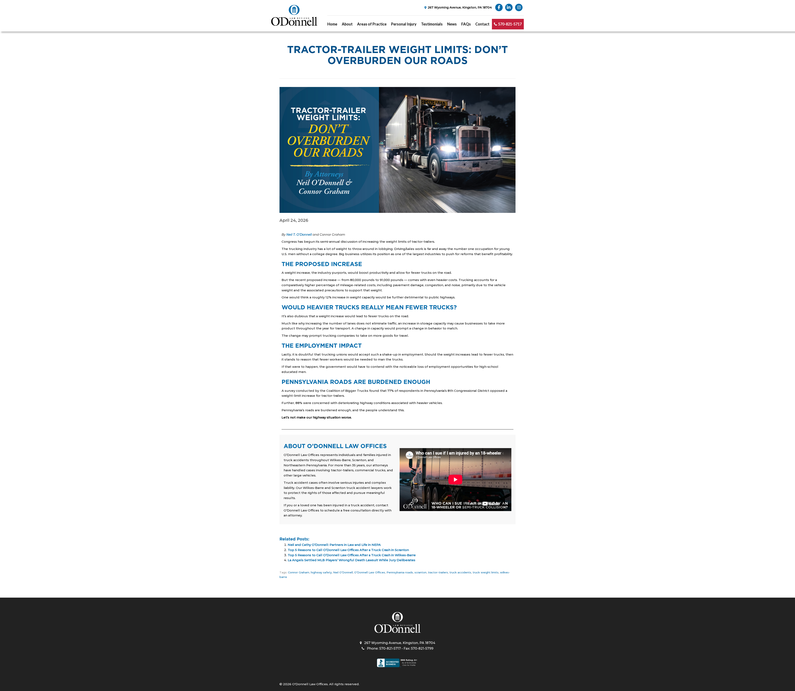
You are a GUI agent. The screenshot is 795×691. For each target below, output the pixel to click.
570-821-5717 (510, 24)
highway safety (321, 572)
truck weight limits (486, 572)
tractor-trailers (438, 572)
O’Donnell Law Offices (369, 572)
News (452, 24)
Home (332, 24)
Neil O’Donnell (343, 572)
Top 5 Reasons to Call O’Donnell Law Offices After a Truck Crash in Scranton (348, 550)
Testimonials (432, 24)
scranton (420, 572)
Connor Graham (298, 572)
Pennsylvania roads (400, 572)
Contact (482, 24)
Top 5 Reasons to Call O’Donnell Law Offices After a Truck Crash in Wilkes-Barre (352, 555)
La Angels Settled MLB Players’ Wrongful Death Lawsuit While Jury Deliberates (351, 560)
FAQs (466, 24)
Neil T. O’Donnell (299, 234)
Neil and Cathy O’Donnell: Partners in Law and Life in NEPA (334, 545)
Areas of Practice (372, 24)
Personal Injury (404, 24)
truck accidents (460, 572)
